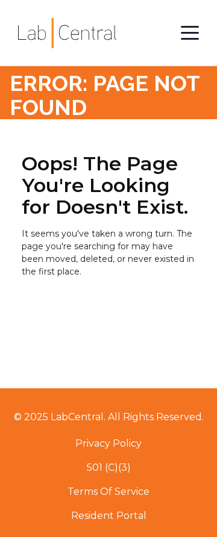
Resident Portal (108, 515)
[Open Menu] (190, 33)
